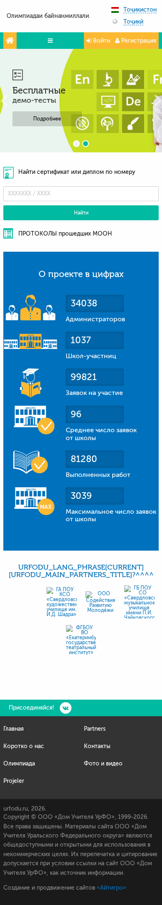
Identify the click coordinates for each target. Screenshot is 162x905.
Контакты (97, 746)
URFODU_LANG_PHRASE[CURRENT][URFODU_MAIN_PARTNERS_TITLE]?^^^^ (81, 571)
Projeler (13, 781)
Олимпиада (19, 764)
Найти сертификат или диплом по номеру (76, 172)
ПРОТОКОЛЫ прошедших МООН (65, 234)
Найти (81, 213)
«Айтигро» (111, 888)
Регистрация (138, 41)
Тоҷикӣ (133, 22)
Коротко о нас (23, 746)
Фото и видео (103, 764)
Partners (95, 729)
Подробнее (47, 119)
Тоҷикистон (140, 10)
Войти (100, 41)
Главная (13, 729)
